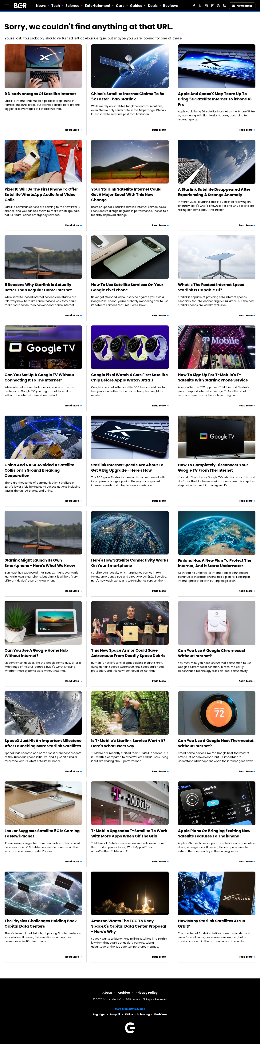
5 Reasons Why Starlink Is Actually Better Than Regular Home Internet (38, 287)
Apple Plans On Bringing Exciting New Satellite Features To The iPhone (214, 833)
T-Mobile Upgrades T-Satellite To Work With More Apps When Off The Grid (129, 833)
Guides (136, 5)
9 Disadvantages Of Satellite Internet (40, 93)
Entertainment (97, 5)
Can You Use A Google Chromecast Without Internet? (211, 653)
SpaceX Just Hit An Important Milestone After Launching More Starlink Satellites (43, 743)
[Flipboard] (212, 5)
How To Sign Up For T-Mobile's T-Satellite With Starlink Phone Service (213, 377)
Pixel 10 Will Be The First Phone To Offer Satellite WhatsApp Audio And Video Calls (41, 194)
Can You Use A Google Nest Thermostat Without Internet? (216, 743)
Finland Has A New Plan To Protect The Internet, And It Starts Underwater (214, 563)
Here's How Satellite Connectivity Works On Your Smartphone (129, 563)
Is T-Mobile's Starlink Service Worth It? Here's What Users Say (128, 743)
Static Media (111, 1000)
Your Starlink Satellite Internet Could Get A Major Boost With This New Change (126, 194)
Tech (55, 5)
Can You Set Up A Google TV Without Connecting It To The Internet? (39, 377)
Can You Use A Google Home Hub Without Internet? (36, 653)
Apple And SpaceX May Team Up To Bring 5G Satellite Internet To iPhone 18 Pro (215, 99)
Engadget (99, 1014)
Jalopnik (115, 1014)
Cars (120, 5)
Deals (153, 5)
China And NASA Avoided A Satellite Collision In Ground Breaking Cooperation (39, 470)
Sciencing (143, 1014)
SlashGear (160, 1014)
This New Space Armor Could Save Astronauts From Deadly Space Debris (128, 653)
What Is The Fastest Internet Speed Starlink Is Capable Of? (211, 287)
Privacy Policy (147, 993)
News (41, 5)
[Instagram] (206, 5)
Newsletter (244, 6)
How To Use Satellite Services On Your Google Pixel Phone (127, 287)
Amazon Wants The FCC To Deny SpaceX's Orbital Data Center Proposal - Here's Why (128, 926)
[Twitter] (200, 5)
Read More (72, 129)
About (107, 993)
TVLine (129, 1014)
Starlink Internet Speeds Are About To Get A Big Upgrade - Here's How (127, 467)
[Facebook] (193, 5)
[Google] (218, 5)
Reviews (170, 5)
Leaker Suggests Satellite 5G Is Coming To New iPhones (42, 833)
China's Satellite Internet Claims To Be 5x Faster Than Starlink (127, 96)
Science (72, 5)
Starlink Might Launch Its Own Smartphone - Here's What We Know (40, 563)
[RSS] (224, 5)
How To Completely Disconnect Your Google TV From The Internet (213, 467)
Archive (124, 993)
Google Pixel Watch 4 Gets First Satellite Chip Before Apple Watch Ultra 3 (129, 377)
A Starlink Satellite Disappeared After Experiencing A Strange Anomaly (214, 192)
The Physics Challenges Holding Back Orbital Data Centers (41, 923)
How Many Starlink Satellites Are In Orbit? (211, 923)
